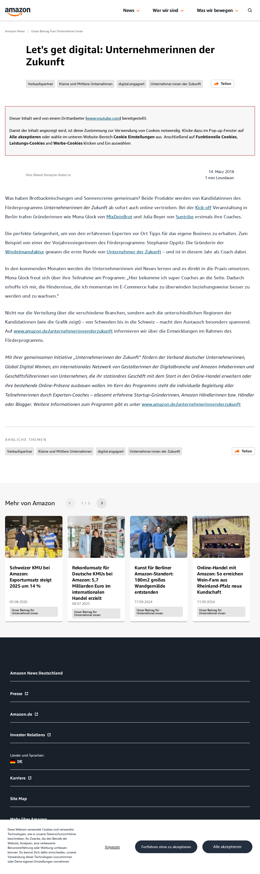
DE (19, 761)
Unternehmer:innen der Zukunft (176, 84)
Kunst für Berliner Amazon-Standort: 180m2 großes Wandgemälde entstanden (154, 580)
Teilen (226, 83)
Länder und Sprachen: (27, 755)
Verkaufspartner (40, 84)
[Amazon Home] (17, 12)
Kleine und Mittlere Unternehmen (85, 84)
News (128, 10)
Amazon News (15, 31)
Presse (16, 693)
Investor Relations (27, 734)
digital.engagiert (131, 84)
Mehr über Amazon (28, 819)
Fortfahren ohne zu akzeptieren (166, 847)
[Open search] (250, 10)
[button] (138, 11)
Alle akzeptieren (227, 846)
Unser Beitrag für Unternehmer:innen (25, 612)
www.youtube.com (103, 118)
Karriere (18, 777)
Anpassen (112, 847)
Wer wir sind (165, 10)
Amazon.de (21, 714)
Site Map (18, 798)
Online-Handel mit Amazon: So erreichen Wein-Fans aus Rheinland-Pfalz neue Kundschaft (220, 580)
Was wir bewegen (215, 10)
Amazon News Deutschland (36, 673)
